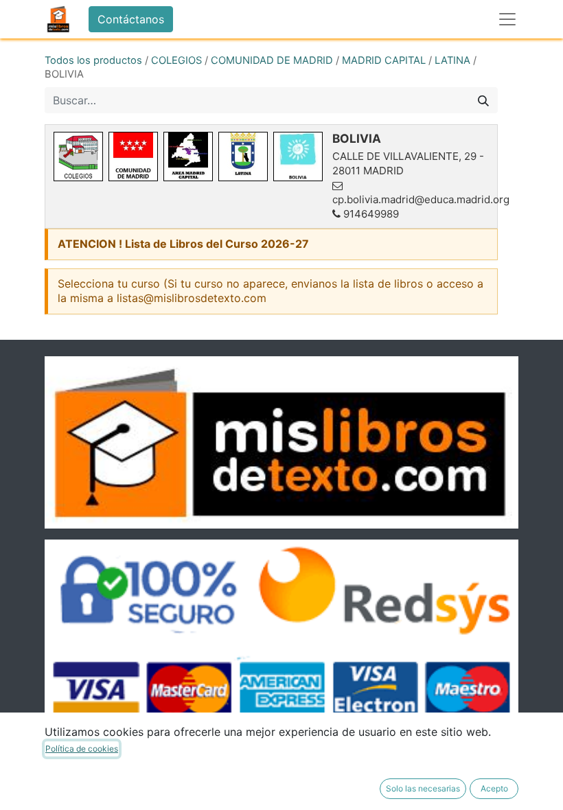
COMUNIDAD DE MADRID (272, 60)
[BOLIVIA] (298, 156)
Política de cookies (81, 748)
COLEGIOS (176, 60)
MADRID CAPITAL (384, 60)
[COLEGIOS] (78, 156)
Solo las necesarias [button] (423, 788)
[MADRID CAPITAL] (188, 156)
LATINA (452, 60)
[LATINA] (243, 156)
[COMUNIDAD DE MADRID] (133, 156)
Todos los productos (93, 60)
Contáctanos (130, 19)
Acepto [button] (494, 788)
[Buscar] (483, 100)
